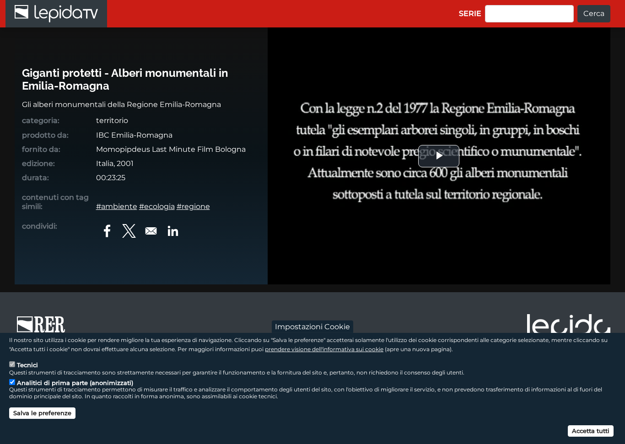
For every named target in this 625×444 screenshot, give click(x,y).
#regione (193, 206)
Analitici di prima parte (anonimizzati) (75, 382)
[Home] (56, 13)
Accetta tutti (590, 430)
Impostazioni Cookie (312, 326)
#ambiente (116, 206)
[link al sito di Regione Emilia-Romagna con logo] (44, 328)
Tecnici (27, 365)
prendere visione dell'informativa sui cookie (324, 348)
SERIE (470, 13)
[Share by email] (151, 231)
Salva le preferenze (42, 413)
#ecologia (157, 206)
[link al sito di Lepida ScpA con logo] (568, 327)
